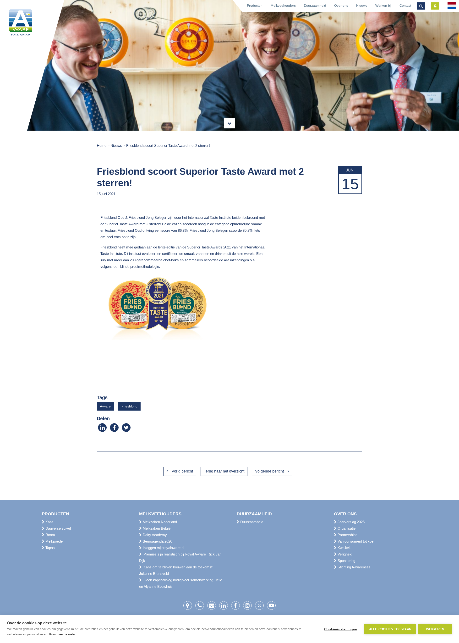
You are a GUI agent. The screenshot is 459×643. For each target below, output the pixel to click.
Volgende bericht (269, 471)
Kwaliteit (343, 548)
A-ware (105, 406)
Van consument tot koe (355, 541)
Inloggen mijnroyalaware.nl (163, 548)
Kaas (49, 522)
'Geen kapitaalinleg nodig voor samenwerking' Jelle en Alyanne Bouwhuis (180, 583)
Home (101, 145)
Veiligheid (344, 554)
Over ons (341, 5)
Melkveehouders (283, 5)
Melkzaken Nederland (159, 522)
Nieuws (361, 5)
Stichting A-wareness (354, 567)
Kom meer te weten (62, 634)
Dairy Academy (154, 535)
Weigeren (435, 629)
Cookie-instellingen (340, 629)
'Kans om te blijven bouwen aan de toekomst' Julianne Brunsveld (176, 570)
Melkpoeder (54, 541)
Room (49, 535)
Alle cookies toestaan (390, 629)
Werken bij (383, 5)
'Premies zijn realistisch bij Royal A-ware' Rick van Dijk (180, 557)
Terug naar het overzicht (224, 471)
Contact (405, 5)
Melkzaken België (156, 528)
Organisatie (346, 528)
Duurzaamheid (315, 5)
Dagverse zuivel (57, 528)
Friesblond (129, 406)
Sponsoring (346, 561)
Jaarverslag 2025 (351, 522)
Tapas (49, 548)
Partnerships (347, 535)
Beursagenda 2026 (157, 541)
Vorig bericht (182, 471)
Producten (254, 5)
